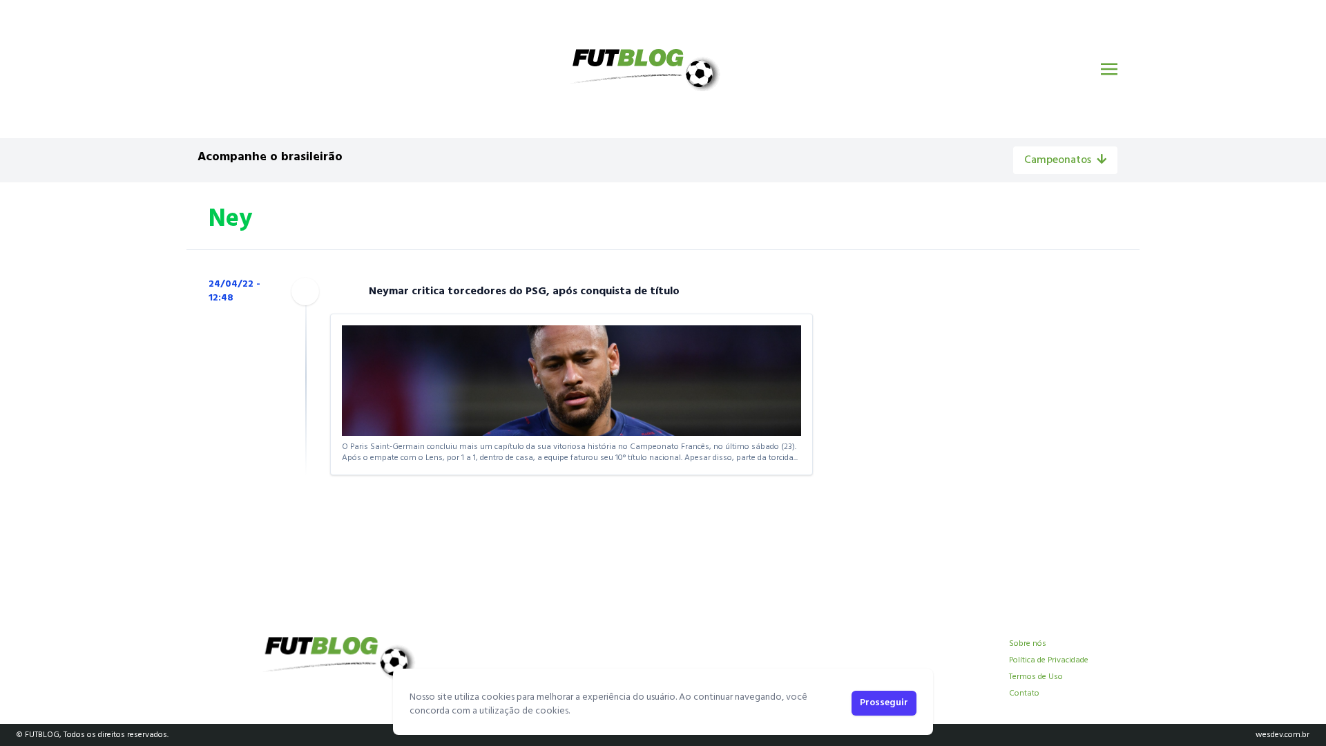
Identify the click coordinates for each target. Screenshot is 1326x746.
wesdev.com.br (1282, 735)
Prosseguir (884, 703)
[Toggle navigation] (1109, 69)
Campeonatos (1057, 160)
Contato (1024, 693)
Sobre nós (1027, 644)
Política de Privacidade (1048, 660)
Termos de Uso (1036, 677)
